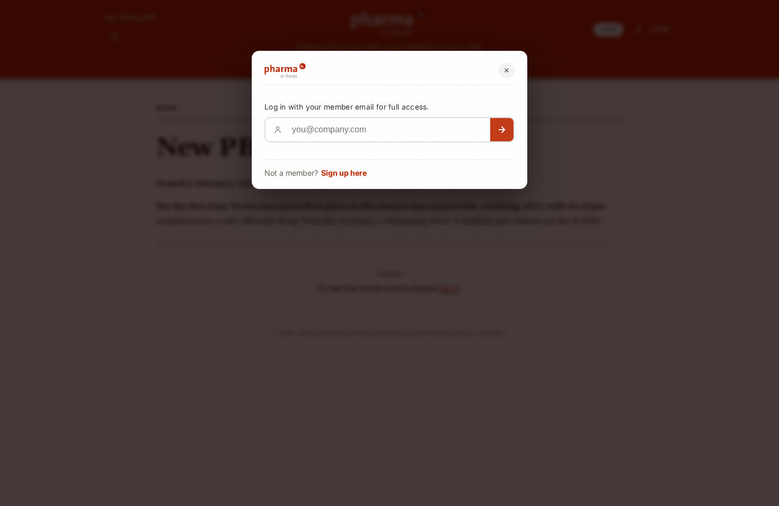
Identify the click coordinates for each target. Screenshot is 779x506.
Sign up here (344, 172)
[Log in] (502, 129)
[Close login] (507, 70)
